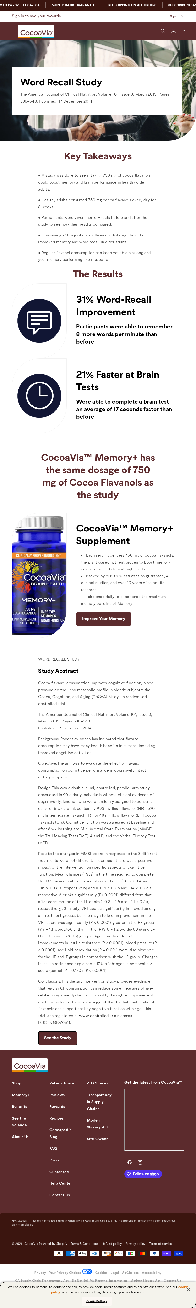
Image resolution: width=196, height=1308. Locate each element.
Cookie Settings (96, 1301)
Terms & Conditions (84, 1244)
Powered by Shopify (53, 1244)
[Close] (188, 1289)
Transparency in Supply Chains (99, 1102)
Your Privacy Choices (65, 1273)
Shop (16, 1083)
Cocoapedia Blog (60, 1133)
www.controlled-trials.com (103, 1016)
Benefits (19, 1107)
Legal (115, 1273)
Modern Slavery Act (98, 1123)
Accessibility (152, 1273)
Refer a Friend (62, 1083)
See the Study (57, 1038)
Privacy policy (135, 1244)
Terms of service (160, 1244)
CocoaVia (31, 1244)
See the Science (19, 1121)
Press (54, 1160)
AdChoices (130, 1273)
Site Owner (97, 1139)
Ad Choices (98, 1083)
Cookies (101, 1273)
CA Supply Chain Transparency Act (42, 1280)
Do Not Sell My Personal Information (99, 1280)
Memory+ (21, 1095)
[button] (9, 31)
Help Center (60, 1183)
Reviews (57, 1095)
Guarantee (59, 1172)
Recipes (56, 1118)
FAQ (53, 1148)
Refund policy (112, 1244)
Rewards (57, 1107)
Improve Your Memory (103, 619)
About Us (20, 1137)
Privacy (40, 1273)
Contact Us (59, 1195)
